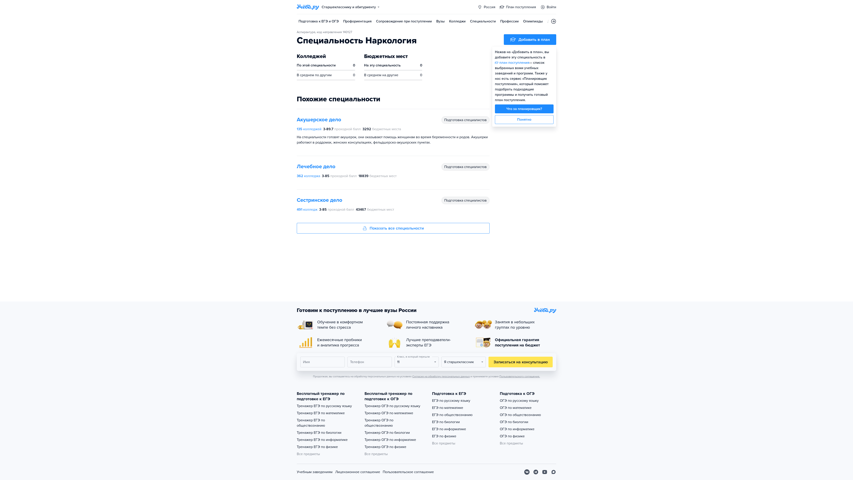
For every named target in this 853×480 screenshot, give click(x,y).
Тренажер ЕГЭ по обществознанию (311, 423)
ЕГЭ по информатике (449, 429)
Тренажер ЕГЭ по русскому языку (324, 406)
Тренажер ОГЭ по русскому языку (392, 406)
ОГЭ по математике (516, 408)
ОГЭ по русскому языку (519, 400)
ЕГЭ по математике (447, 408)
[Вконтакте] (527, 472)
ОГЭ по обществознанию (520, 415)
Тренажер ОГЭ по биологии (387, 432)
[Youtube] (544, 472)
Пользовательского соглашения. (519, 376)
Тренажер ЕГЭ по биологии (319, 432)
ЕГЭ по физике (444, 436)
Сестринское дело (319, 200)
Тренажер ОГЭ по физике (385, 447)
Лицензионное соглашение (357, 472)
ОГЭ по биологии (514, 422)
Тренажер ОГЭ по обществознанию (379, 423)
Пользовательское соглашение (408, 472)
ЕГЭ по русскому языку (451, 400)
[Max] (553, 472)
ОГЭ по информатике (517, 429)
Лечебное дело (316, 166)
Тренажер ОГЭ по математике (389, 413)
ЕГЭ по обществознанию (452, 415)
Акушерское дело (319, 119)
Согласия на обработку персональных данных (441, 376)
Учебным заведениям (315, 472)
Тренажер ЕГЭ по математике (321, 413)
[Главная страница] (308, 7)
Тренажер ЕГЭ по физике (317, 447)
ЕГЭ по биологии (446, 422)
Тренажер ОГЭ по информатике (390, 440)
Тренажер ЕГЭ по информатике (322, 440)
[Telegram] (535, 472)
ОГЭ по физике (512, 436)
